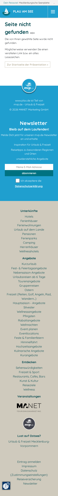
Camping (29, 242)
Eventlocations (29, 333)
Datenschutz (29, 470)
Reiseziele (29, 385)
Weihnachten (29, 325)
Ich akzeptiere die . (29, 183)
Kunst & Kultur (29, 381)
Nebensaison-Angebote (29, 272)
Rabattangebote (29, 320)
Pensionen (29, 234)
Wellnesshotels (29, 251)
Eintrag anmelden (29, 462)
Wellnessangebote (29, 312)
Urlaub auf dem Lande (29, 229)
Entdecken (29, 362)
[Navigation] (53, 12)
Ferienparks (29, 238)
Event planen (29, 329)
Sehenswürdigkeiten (29, 368)
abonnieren (29, 173)
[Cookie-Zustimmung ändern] (6, 486)
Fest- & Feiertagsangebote (29, 268)
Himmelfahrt (29, 342)
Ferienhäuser (29, 221)
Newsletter (30, 483)
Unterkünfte (29, 211)
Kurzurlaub (29, 264)
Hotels (29, 216)
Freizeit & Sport (29, 372)
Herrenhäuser (29, 247)
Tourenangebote (29, 281)
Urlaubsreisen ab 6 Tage (29, 277)
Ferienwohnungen (29, 225)
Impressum (29, 466)
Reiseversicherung (29, 479)
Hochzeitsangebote (29, 346)
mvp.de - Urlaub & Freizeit (29, 104)
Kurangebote (29, 355)
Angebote (29, 258)
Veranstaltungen (29, 396)
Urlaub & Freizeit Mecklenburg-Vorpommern (29, 444)
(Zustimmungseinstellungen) (29, 475)
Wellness (29, 389)
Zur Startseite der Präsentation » (27, 64)
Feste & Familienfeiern (29, 338)
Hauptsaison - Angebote (29, 303)
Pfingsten (29, 316)
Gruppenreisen (29, 285)
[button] (23, 11)
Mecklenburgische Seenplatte (34, 2)
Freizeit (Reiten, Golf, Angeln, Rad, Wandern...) (29, 296)
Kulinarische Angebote (29, 351)
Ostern (29, 290)
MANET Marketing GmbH (33, 109)
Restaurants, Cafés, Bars (29, 376)
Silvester (29, 307)
